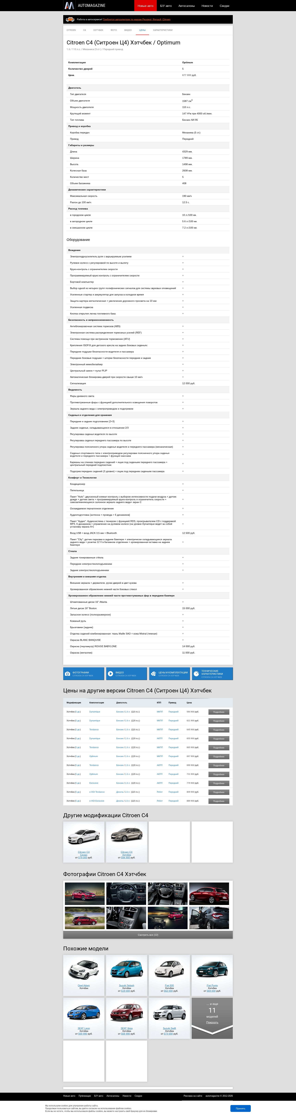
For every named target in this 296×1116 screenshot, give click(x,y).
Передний (173, 712)
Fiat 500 (169, 985)
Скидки (224, 6)
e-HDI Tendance (97, 792)
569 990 (82, 1033)
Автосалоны (186, 6)
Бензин (120, 712)
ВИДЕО (128, 30)
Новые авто (145, 6)
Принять (240, 1108)
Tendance (94, 729)
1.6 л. (127, 712)
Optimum (93, 756)
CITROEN (71, 30)
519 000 (125, 990)
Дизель (119, 792)
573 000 (168, 1033)
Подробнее (218, 712)
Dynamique (94, 712)
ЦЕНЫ (142, 30)
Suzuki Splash (126, 985)
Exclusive (93, 783)
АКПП (160, 738)
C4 (84, 30)
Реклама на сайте (193, 1096)
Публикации (85, 1096)
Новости (207, 6)
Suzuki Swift (169, 1028)
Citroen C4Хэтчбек (126, 853)
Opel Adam (84, 985)
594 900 (125, 857)
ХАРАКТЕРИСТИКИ (162, 30)
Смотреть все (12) (148, 934)
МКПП (160, 712)
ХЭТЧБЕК (98, 30)
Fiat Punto (212, 985)
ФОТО (114, 30)
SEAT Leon (84, 1028)
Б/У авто (166, 6)
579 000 (82, 857)
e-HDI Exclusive (96, 801)
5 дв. (78, 712)
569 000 (211, 990)
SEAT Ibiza (127, 1028)
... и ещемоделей (212, 1013)
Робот (160, 792)
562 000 (168, 990)
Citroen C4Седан (84, 853)
